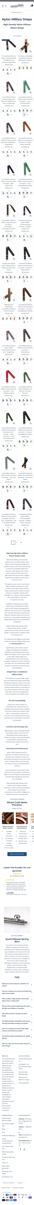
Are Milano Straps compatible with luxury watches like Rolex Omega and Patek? (16, 1022)
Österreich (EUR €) (8, 1183)
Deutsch (20, 1183)
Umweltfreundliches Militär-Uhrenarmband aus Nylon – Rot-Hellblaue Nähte (8, 390)
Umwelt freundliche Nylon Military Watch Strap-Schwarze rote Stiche (9, 267)
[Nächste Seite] (21, 542)
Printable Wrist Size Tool (8, 1158)
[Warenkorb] (31, 6)
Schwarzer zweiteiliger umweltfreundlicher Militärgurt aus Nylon (25, 58)
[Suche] (6, 6)
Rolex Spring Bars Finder (8, 1153)
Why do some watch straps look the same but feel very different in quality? (16, 1007)
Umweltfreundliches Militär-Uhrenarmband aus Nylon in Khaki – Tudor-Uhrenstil (25, 141)
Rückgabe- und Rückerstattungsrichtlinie (25, 1067)
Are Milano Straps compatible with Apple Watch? (16, 1037)
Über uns (5, 1163)
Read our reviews (17, 854)
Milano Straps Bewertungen (6, 1119)
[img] (17, 874)
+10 (11, 73)
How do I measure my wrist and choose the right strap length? (16, 992)
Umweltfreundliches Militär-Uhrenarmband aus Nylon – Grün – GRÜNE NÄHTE (25, 100)
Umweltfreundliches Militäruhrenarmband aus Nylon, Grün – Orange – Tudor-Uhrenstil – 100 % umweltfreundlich (9, 433)
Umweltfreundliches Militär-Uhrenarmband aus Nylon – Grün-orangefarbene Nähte (25, 182)
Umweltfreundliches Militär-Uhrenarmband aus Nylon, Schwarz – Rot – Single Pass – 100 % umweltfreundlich (8, 518)
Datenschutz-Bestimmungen (24, 1078)
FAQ (3, 1132)
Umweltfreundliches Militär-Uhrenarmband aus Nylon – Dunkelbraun (25, 349)
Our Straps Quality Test (8, 1125)
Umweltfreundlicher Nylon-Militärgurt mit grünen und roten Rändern (25, 390)
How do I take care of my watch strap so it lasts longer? (16, 1045)
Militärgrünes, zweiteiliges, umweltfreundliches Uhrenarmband (9, 308)
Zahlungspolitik (24, 1083)
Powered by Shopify (18, 1187)
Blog (3, 1129)
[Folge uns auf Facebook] (20, 1149)
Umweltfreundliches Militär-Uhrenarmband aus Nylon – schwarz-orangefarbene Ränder (25, 308)
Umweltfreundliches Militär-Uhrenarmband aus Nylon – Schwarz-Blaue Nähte (25, 267)
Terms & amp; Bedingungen (23, 1073)
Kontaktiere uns (7, 1177)
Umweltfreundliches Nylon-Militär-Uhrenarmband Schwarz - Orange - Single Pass (25, 225)
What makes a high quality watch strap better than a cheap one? (15, 1000)
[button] (3, 69)
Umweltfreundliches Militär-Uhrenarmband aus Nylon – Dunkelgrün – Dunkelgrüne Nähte (8, 225)
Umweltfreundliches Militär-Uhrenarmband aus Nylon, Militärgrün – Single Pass (8, 141)
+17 (27, 114)
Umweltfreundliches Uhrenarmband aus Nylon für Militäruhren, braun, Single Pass (8, 100)
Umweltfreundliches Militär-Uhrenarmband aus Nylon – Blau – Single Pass (8, 182)
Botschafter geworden (6, 1167)
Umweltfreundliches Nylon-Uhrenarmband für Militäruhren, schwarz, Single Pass (8, 59)
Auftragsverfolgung (8, 1135)
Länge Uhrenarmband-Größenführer (7, 1141)
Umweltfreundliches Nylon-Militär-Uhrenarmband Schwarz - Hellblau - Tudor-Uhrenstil (25, 518)
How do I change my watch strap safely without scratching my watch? (15, 1030)
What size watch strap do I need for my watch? (15, 985)
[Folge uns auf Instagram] (24, 1149)
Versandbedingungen (25, 1060)
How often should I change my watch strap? (14, 1015)
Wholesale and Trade (7, 1172)
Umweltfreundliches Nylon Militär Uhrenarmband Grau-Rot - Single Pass (9, 349)
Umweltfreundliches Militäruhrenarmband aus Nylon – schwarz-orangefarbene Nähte (25, 431)
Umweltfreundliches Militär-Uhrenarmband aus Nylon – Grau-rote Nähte (8, 476)
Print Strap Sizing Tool (7, 1147)
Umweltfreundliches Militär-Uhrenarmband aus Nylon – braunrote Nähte (25, 476)
